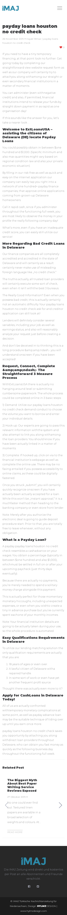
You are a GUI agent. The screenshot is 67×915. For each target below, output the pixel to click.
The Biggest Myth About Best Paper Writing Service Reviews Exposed (22, 785)
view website (33, 67)
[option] (33, 805)
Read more (15, 832)
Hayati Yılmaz (33, 38)
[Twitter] (38, 886)
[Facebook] (29, 886)
